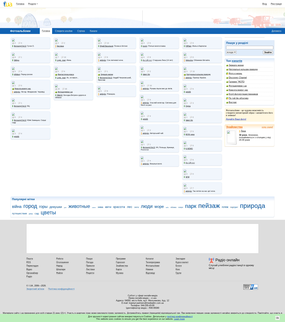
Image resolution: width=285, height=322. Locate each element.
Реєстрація (276, 4)
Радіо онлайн (227, 260)
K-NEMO (189, 149)
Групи (178, 273)
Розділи (32, 4)
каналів (237, 60)
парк (190, 206)
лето (136, 207)
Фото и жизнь (235, 73)
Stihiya (16, 60)
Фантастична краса (66, 74)
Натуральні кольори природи (243, 69)
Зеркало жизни (236, 65)
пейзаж (209, 205)
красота (119, 207)
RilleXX (60, 95)
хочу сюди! (267, 127)
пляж (225, 207)
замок (94, 207)
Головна (20, 4)
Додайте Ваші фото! (236, 119)
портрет (234, 207)
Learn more (179, 319)
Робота (59, 258)
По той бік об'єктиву (239, 98)
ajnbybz (17, 92)
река (31, 214)
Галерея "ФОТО (236, 81)
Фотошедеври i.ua (238, 86)
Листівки (90, 269)
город (30, 206)
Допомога (276, 31)
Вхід (264, 4)
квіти (108, 207)
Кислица (60, 46)
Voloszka (189, 60)
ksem (145, 46)
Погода (89, 262)
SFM (187, 177)
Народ (59, 265)
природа (252, 205)
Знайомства (234, 127)
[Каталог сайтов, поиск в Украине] (250, 285)
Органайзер (32, 273)
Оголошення (62, 262)
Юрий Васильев (106, 46)
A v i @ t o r (147, 60)
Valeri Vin (146, 74)
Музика (119, 273)
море (159, 206)
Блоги (179, 265)
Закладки (180, 258)
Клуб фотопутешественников (243, 94)
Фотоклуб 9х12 (20, 46)
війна (16, 206)
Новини (149, 269)
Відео (29, 269)
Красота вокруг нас (238, 90)
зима (100, 207)
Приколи (90, 265)
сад (37, 213)
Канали (93, 31)
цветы (48, 212)
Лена (243, 131)
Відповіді (150, 273)
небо (167, 207)
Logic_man (61, 60)
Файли (59, 273)
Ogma (188, 106)
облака (173, 207)
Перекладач (32, 265)
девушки (55, 207)
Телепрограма (153, 262)
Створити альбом (63, 31)
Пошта (29, 258)
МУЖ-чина (190, 134)
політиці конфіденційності (180, 316)
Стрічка (81, 31)
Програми (121, 258)
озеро (180, 207)
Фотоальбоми (152, 265)
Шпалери (60, 269)
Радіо (29, 276)
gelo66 (16, 137)
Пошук (89, 258)
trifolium (17, 74)
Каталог (150, 258)
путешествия (19, 213)
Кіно (178, 269)
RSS (28, 262)
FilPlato (188, 46)
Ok (277, 318)
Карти (119, 269)
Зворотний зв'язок (35, 289)
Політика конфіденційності (61, 289)
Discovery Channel (238, 77)
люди (147, 206)
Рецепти (90, 273)
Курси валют (182, 262)
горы (43, 206)
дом (65, 207)
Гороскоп (120, 262)
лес (129, 207)
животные (79, 206)
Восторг (233, 102)
